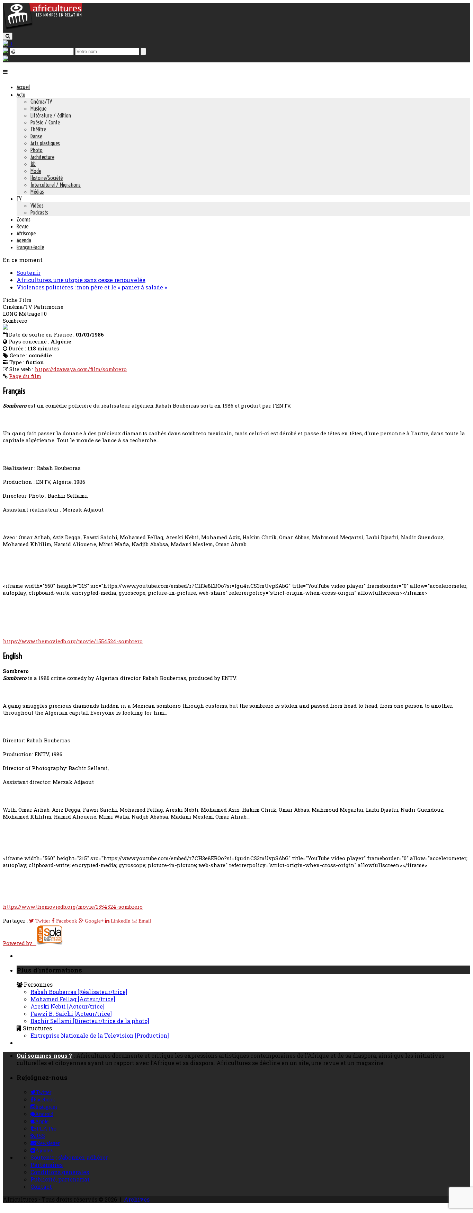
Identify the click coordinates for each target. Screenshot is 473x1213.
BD (33, 163)
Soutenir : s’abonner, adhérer (69, 1157)
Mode (35, 170)
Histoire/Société (46, 177)
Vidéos (37, 205)
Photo (36, 150)
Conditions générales (59, 1172)
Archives (137, 1199)
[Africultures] (42, 28)
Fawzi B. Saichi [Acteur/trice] (71, 1013)
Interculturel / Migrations (55, 184)
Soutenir (29, 272)
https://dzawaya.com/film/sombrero (81, 369)
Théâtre (38, 129)
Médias (37, 191)
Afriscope (26, 233)
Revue (22, 226)
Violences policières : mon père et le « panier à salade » (92, 287)
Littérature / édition (50, 115)
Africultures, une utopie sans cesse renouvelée (81, 279)
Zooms (23, 219)
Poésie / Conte (45, 122)
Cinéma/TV (41, 101)
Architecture (42, 157)
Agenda (24, 240)
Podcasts (39, 212)
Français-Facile (30, 247)
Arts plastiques (45, 143)
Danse (36, 136)
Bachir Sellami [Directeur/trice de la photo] (89, 1020)
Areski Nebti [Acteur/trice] (67, 1006)
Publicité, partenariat (60, 1179)
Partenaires (46, 1164)
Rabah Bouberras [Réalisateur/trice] (78, 991)
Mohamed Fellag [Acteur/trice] (72, 999)
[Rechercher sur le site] (7, 36)
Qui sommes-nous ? (44, 1055)
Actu (21, 94)
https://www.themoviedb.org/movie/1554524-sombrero (73, 641)
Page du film (25, 376)
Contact (41, 1186)
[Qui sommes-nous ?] (5, 58)
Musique (38, 108)
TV (19, 198)
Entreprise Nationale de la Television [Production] (99, 1035)
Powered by (19, 943)
